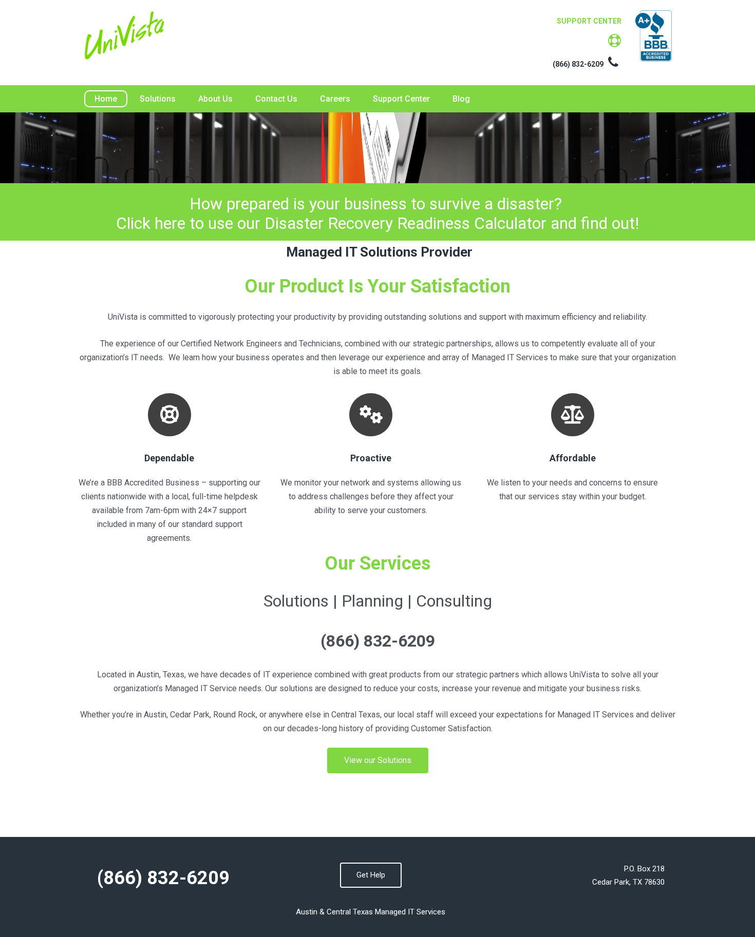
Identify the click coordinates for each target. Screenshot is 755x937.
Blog (461, 99)
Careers (335, 99)
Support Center (401, 99)
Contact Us (276, 99)
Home (106, 99)
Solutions (158, 99)
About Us (215, 99)
